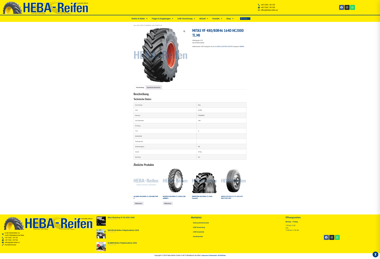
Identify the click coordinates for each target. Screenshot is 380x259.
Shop (228, 18)
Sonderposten (198, 236)
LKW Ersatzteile (198, 232)
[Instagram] (347, 7)
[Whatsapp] (352, 7)
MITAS (226, 46)
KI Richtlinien (222, 255)
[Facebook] (341, 7)
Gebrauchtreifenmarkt (201, 223)
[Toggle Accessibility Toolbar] (375, 254)
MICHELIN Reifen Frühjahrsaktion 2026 (123, 230)
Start (135, 25)
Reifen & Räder (138, 18)
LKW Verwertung (184, 18)
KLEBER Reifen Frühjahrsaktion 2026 (122, 243)
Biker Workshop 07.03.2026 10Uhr (121, 217)
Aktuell (202, 18)
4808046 (241, 46)
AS (213, 46)
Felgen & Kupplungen (161, 18)
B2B (138, 25)
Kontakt (215, 18)
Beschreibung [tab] (140, 87)
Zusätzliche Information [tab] (153, 87)
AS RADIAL (218, 46)
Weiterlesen (138, 203)
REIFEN (230, 46)
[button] (184, 31)
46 (211, 46)
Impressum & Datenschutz (209, 255)
